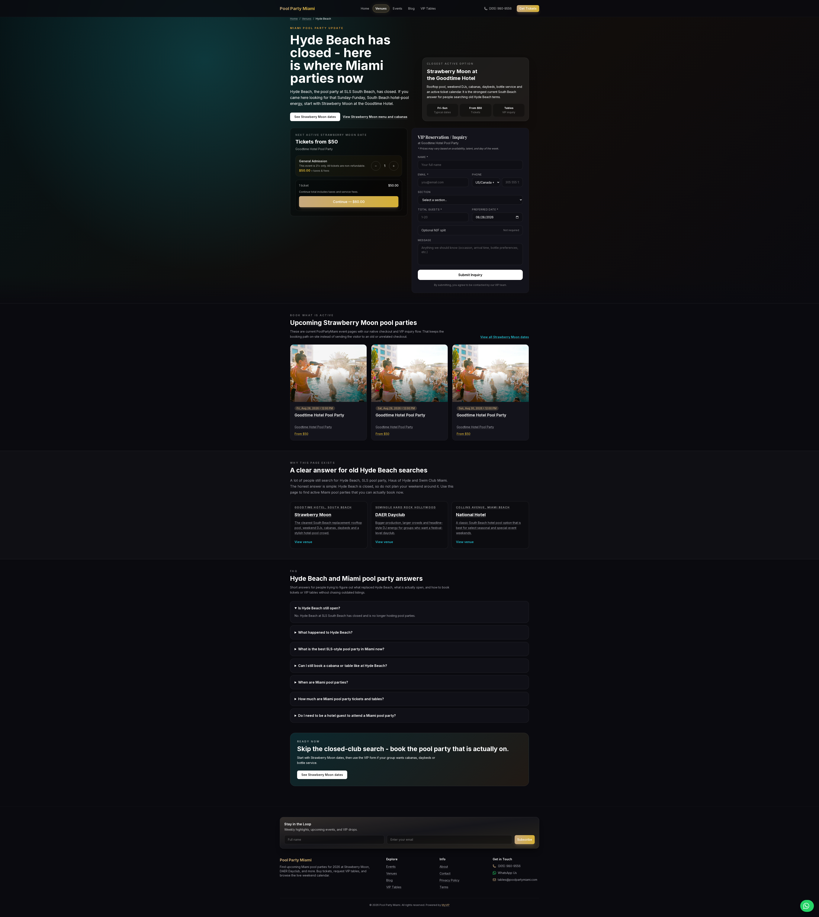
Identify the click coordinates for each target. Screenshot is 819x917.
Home (365, 8)
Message (424, 240)
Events (397, 8)
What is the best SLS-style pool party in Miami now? (341, 649)
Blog (411, 8)
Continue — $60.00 (349, 202)
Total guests (430, 209)
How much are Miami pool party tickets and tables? (341, 699)
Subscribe (524, 839)
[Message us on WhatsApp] (807, 906)
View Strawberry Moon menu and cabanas (375, 117)
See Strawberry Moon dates (315, 117)
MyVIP (446, 905)
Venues (381, 8)
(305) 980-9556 (509, 866)
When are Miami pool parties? (323, 682)
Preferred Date (485, 209)
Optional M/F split (470, 230)
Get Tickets (528, 8)
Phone (477, 174)
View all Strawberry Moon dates (504, 337)
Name (423, 157)
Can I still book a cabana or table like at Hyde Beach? (342, 665)
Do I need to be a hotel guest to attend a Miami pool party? (347, 715)
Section (424, 192)
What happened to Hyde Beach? (325, 632)
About (444, 866)
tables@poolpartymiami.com (517, 879)
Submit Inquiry (470, 275)
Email (423, 174)
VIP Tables (428, 8)
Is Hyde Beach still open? (319, 608)
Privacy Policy (449, 880)
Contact (445, 873)
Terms (444, 887)
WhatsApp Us (507, 873)
